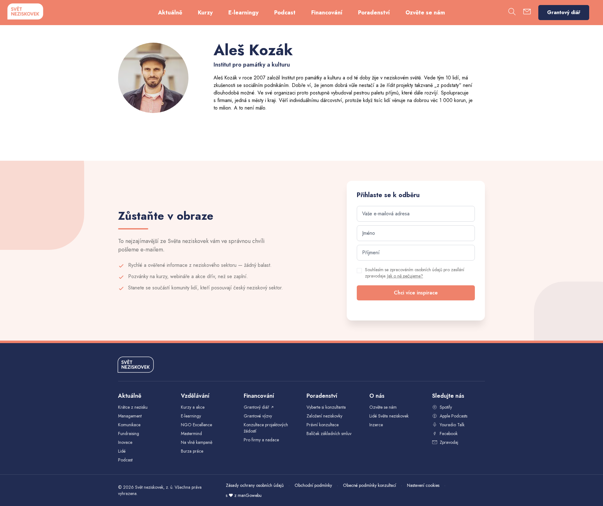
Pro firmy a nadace (261, 440)
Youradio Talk (452, 425)
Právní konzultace (323, 425)
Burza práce (192, 451)
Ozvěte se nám (425, 12)
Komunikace (129, 425)
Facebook (449, 433)
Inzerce (376, 425)
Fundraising (128, 433)
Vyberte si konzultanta (326, 407)
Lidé (122, 451)
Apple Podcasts (453, 416)
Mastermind (191, 433)
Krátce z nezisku (133, 407)
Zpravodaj (449, 442)
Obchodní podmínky (313, 485)
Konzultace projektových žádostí (266, 428)
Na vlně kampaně (196, 442)
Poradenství (374, 12)
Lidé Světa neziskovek (389, 416)
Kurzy (205, 12)
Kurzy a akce (192, 407)
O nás (376, 396)
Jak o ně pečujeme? (405, 276)
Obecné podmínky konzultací (369, 485)
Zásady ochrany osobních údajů (255, 485)
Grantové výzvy (258, 416)
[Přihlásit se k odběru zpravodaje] (527, 13)
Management (130, 416)
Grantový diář (563, 12)
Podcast (285, 12)
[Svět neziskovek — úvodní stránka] (25, 11)
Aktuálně (170, 12)
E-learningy (243, 12)
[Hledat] (512, 13)
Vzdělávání (195, 396)
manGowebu (250, 495)
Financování (326, 12)
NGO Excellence (196, 425)
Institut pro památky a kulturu (311, 77)
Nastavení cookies (423, 485)
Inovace (125, 442)
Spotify (446, 407)
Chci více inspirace (416, 292)
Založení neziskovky (324, 416)
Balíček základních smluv (329, 433)
